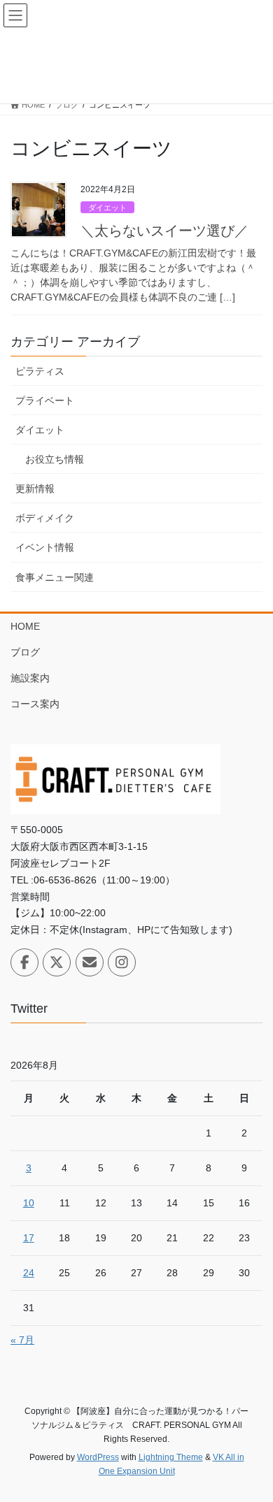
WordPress (98, 1457)
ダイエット (107, 207)
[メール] (90, 962)
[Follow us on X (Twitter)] (57, 962)
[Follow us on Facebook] (24, 962)
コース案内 (34, 703)
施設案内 (30, 678)
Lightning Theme (171, 1457)
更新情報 (35, 488)
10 (28, 1202)
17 (28, 1237)
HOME (25, 626)
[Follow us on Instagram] (122, 962)
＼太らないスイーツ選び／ (164, 230)
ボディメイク (44, 517)
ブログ (25, 652)
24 (28, 1272)
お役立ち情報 (54, 459)
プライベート (44, 400)
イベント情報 (44, 547)
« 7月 (22, 1339)
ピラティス (39, 371)
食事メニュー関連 (54, 577)
